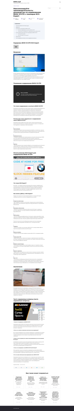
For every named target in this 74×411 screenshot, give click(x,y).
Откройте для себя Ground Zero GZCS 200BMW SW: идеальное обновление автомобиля (55, 379)
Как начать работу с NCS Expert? (23, 35)
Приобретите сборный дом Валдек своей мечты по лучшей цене (31, 379)
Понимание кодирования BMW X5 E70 (23, 28)
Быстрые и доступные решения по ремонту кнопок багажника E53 (31, 394)
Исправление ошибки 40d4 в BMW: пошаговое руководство (18, 378)
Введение (18, 27)
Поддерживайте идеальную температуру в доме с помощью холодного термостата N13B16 (43, 394)
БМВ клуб (17, 2)
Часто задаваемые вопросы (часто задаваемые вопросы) (26, 38)
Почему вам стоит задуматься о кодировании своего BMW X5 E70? (29, 31)
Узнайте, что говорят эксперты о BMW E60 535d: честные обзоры (43, 379)
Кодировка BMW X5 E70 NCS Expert (22, 25)
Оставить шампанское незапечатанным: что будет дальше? (19, 394)
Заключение (18, 36)
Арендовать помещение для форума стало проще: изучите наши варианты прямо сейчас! (55, 394)
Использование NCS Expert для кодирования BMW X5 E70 (26, 32)
